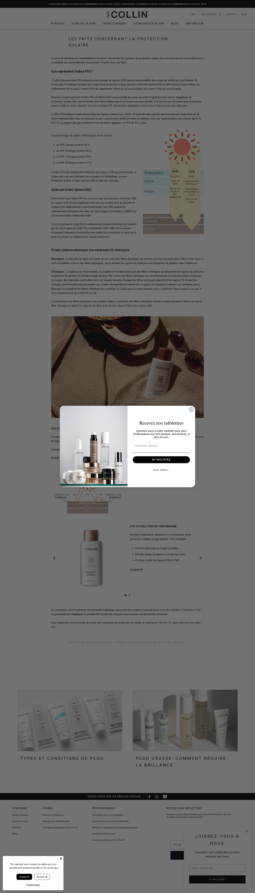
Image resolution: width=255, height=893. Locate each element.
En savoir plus (51, 867)
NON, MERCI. (161, 470)
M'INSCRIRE (161, 459)
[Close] (61, 858)
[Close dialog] (191, 409)
